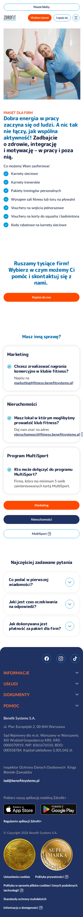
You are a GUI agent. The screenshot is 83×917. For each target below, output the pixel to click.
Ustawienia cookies (17, 877)
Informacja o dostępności (21, 907)
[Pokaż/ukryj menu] (75, 17)
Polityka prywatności (49, 877)
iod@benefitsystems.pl (21, 781)
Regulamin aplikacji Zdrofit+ (23, 821)
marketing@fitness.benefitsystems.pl (43, 383)
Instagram (60, 658)
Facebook (46, 658)
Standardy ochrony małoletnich (25, 899)
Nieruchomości (41, 519)
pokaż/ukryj (69, 582)
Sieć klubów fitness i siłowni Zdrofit (11, 18)
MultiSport (39, 533)
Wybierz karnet (40, 17)
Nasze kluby (41, 7)
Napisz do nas (41, 297)
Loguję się (62, 17)
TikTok (75, 658)
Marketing (41, 505)
